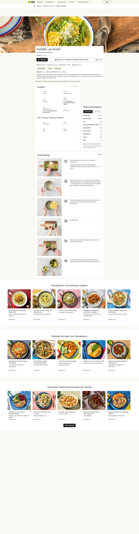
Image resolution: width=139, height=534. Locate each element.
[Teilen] (101, 59)
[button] (57, 87)
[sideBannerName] (92, 93)
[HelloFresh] (31, 2)
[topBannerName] (69, 12)
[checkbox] (37, 55)
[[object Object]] (97, 59)
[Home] (34, 6)
